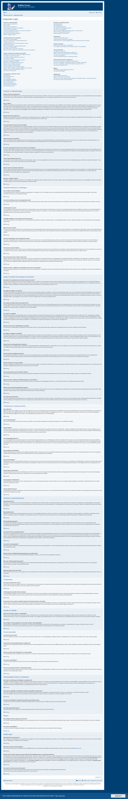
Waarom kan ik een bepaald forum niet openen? (13, 62)
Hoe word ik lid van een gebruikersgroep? (62, 27)
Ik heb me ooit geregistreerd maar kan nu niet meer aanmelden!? (17, 30)
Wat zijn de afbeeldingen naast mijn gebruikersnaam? (14, 45)
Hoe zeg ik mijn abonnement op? (60, 65)
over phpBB (15, 740)
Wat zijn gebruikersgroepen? (60, 26)
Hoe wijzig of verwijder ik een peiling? (11, 61)
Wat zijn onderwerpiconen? (9, 85)
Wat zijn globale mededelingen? (10, 80)
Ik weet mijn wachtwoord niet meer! (10, 31)
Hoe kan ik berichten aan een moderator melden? (13, 66)
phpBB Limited (56, 739)
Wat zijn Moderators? (58, 25)
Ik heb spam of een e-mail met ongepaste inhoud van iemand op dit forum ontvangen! (71, 40)
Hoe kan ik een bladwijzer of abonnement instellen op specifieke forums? (69, 63)
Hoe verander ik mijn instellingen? (10, 39)
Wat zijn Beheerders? (58, 23)
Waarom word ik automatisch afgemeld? (11, 33)
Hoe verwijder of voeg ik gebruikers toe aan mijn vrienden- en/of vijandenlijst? (70, 46)
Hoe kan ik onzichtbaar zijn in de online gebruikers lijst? (15, 40)
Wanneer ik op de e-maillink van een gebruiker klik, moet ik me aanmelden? (19, 49)
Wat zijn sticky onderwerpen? (9, 83)
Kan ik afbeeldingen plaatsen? (9, 79)
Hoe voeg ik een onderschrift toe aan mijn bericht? (14, 57)
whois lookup (98, 756)
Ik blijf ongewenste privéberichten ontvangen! (63, 39)
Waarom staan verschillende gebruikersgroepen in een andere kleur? (68, 30)
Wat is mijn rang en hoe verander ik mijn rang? (13, 48)
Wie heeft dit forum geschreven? (60, 75)
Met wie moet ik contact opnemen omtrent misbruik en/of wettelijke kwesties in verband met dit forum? (75, 78)
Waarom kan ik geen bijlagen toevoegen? (12, 63)
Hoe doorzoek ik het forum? (59, 51)
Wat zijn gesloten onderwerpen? (10, 84)
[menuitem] (5, 13)
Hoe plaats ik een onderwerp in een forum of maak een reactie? (16, 54)
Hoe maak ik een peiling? (8, 58)
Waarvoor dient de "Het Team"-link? (61, 33)
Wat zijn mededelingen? (8, 81)
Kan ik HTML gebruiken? (8, 76)
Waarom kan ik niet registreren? (10, 26)
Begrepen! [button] (118, 796)
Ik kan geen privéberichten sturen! (61, 37)
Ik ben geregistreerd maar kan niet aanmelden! (13, 27)
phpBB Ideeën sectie (76, 748)
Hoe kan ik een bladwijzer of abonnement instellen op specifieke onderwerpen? (70, 62)
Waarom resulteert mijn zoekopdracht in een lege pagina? (66, 53)
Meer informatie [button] (60, 796)
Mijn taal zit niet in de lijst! (8, 44)
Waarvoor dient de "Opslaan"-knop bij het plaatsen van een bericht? (17, 67)
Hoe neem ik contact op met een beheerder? (63, 79)
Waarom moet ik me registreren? (10, 23)
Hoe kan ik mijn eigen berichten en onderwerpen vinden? (65, 56)
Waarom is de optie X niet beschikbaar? (62, 76)
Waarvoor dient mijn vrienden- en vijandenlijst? (63, 45)
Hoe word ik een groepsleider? (60, 29)
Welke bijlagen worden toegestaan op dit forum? (64, 69)
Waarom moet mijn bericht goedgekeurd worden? (13, 69)
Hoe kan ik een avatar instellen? (10, 47)
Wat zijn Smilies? (7, 77)
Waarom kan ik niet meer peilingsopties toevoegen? (14, 59)
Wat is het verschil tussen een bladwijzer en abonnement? (66, 61)
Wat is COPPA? (6, 25)
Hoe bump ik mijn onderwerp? (9, 70)
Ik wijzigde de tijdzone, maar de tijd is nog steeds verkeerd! (15, 43)
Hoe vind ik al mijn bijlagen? (59, 70)
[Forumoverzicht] (10, 6)
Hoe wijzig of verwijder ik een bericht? (11, 55)
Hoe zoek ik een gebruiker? (59, 55)
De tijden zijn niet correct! (8, 41)
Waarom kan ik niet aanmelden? (10, 29)
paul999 (60, 786)
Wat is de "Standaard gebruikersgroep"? (62, 31)
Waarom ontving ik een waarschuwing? (11, 65)
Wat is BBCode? (6, 75)
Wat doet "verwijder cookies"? (9, 34)
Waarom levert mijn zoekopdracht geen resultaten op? (65, 52)
